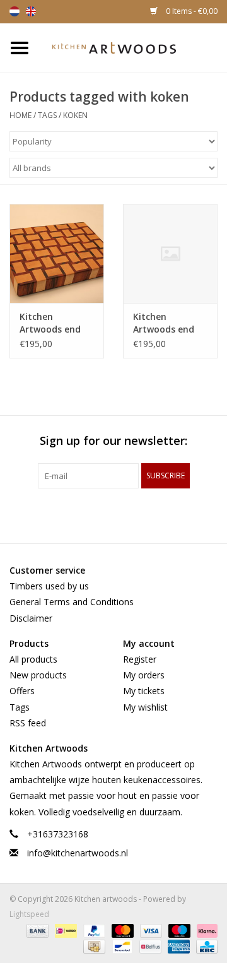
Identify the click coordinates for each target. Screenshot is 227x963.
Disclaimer (30, 618)
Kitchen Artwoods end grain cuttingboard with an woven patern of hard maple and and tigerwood (53, 323)
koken (75, 115)
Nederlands (14, 11)
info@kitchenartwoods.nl (77, 853)
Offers (22, 691)
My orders (144, 675)
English (31, 11)
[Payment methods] (36, 930)
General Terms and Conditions (71, 602)
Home (20, 115)
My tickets (144, 691)
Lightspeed (29, 914)
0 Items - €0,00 (191, 11)
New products (38, 675)
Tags (47, 115)
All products (33, 659)
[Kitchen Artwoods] (133, 47)
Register (139, 659)
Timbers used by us (49, 586)
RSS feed (27, 723)
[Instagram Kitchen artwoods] (136, 514)
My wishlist (145, 707)
